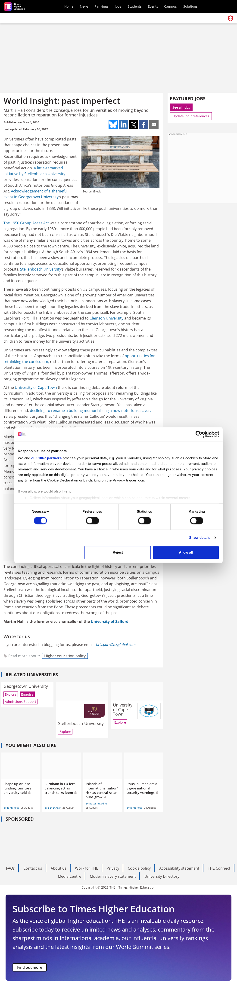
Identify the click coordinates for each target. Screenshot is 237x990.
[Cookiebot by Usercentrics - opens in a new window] (199, 434)
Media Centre (69, 876)
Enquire (27, 694)
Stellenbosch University (44, 173)
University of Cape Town (36, 387)
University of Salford (109, 621)
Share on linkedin (123, 124)
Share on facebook (143, 124)
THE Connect (219, 868)
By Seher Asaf (52, 807)
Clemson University (106, 318)
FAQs (10, 868)
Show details (199, 538)
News (84, 6)
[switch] (92, 520)
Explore (10, 694)
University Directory (161, 876)
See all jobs (181, 107)
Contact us (32, 868)
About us (58, 868)
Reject (118, 552)
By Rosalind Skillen (97, 803)
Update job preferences (190, 116)
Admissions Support (20, 701)
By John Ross (11, 807)
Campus (170, 6)
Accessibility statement (179, 868)
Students (135, 6)
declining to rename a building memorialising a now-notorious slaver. (90, 410)
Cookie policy (139, 868)
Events (153, 6)
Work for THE (86, 868)
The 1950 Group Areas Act (26, 222)
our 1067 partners (46, 458)
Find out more (29, 967)
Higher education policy (65, 655)
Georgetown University (38, 196)
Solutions (190, 6)
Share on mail (154, 124)
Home (68, 6)
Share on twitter (133, 124)
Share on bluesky (113, 124)
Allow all (186, 552)
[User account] (230, 18)
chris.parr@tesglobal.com (115, 644)
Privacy (113, 868)
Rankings (101, 6)
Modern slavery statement (113, 876)
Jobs (118, 6)
